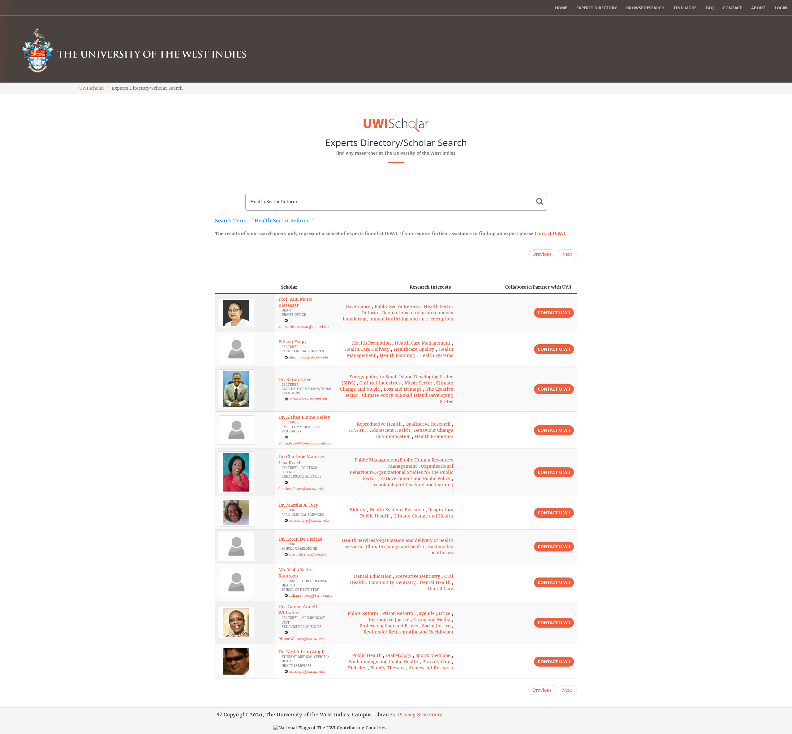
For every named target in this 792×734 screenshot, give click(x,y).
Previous (542, 254)
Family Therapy (387, 668)
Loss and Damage (403, 389)
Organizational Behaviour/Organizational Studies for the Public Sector (401, 472)
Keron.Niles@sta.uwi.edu (308, 399)
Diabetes (356, 668)
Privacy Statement (420, 714)
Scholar (289, 287)
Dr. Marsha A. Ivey (298, 505)
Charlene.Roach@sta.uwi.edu (301, 489)
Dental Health (435, 582)
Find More (685, 8)
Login (781, 8)
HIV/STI (357, 430)
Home (561, 8)
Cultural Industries (380, 383)
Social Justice (436, 626)
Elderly (357, 510)
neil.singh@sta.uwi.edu (307, 672)
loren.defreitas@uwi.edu (307, 554)
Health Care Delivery (367, 349)
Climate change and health (395, 546)
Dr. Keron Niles (294, 379)
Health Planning (397, 355)
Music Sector (418, 383)
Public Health (366, 655)
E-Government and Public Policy (415, 478)
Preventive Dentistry (417, 576)
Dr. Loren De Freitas (300, 539)
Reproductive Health (379, 424)
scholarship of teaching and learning (413, 484)
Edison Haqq (292, 342)
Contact (732, 8)
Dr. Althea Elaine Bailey (304, 417)
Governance (358, 306)
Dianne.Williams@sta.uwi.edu (301, 639)
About (758, 8)
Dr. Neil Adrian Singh (301, 652)
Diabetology (398, 655)
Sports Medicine (432, 655)
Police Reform (363, 613)
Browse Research (645, 8)
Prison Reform (397, 613)
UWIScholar (91, 88)
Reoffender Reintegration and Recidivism (408, 632)
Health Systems (436, 355)
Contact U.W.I (550, 233)
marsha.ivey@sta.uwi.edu (309, 521)
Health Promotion (371, 343)
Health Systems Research (396, 510)
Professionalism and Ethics (388, 626)
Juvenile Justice (433, 613)
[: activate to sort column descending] (245, 287)
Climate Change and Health (423, 516)
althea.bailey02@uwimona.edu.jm (304, 443)
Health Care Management (422, 343)
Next (567, 254)
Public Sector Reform (397, 306)
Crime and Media (431, 619)
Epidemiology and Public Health (383, 661)
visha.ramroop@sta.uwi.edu (310, 596)
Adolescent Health (390, 430)
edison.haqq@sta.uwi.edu (308, 357)
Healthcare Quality (414, 349)
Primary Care (436, 661)
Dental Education (372, 576)
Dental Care (440, 588)
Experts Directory (596, 8)
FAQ (710, 8)
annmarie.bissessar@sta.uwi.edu (303, 327)
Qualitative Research (428, 424)
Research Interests (430, 287)
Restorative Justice (389, 619)
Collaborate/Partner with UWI (538, 287)
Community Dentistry (392, 582)
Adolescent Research (431, 668)
